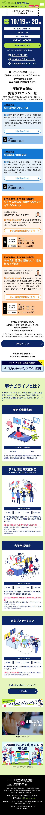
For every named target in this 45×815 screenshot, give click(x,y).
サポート (22, 691)
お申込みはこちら (22, 45)
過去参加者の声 (22, 131)
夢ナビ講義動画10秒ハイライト (22, 230)
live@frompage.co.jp (27, 798)
